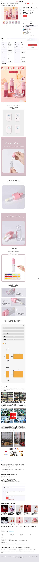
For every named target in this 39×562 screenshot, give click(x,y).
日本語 (32, 556)
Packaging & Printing (5, 5)
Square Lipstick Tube (12, 543)
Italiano (20, 556)
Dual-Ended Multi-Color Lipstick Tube (20, 543)
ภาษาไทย (36, 556)
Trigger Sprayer (12, 534)
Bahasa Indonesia (22, 557)
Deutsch (22, 556)
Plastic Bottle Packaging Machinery (22, 549)
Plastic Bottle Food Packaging (31, 549)
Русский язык (17, 556)
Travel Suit (2, 534)
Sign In (24, 35)
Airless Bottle (21, 534)
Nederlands (25, 556)
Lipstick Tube (13, 5)
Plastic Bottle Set (3, 535)
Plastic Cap (30, 535)
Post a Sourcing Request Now (10, 499)
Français (14, 556)
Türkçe (15, 557)
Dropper (30, 534)
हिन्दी (34, 556)
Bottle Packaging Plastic (4, 549)
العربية (28, 556)
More (1, 552)
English (6, 556)
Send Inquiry (32, 45)
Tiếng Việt (18, 557)
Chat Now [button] (33, 47)
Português (11, 556)
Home (1, 5)
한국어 (30, 556)
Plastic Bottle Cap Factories (19, 547)
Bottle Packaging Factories (27, 547)
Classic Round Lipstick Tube (4, 543)
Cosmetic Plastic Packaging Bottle (13, 549)
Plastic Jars (21, 535)
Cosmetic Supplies (12, 535)
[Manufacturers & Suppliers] (19, 1)
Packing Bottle (9, 5)
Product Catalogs (11, 531)
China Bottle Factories (4, 547)
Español (8, 556)
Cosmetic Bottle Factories (11, 547)
